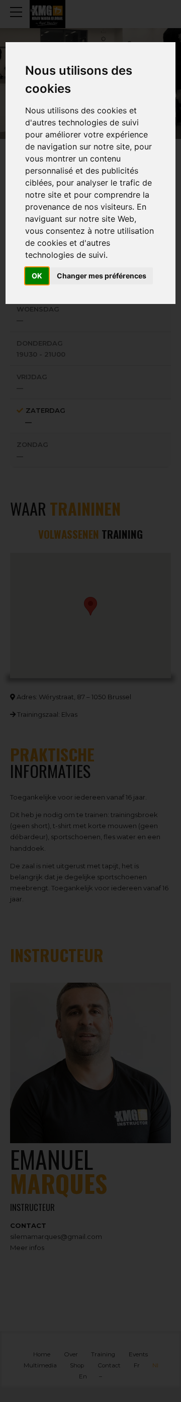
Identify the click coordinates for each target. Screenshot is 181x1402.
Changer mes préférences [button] (101, 275)
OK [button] (37, 275)
